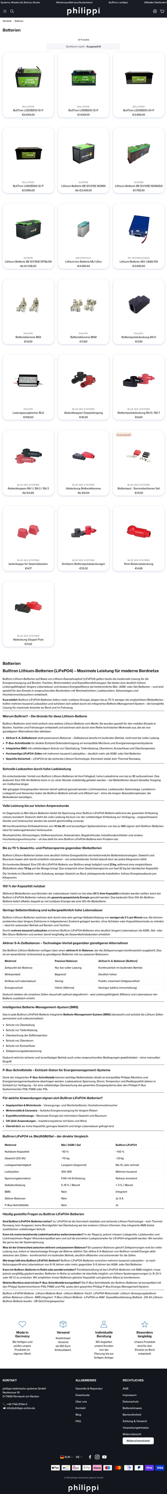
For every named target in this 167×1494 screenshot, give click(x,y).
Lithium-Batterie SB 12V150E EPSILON (28, 261)
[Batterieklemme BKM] (83, 304)
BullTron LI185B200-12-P (83, 110)
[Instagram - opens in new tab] (97, 1457)
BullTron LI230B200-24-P (138, 110)
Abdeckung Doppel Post (28, 639)
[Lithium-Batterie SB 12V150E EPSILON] (28, 229)
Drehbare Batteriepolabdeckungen (83, 564)
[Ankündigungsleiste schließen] (163, 2)
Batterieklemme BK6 (28, 337)
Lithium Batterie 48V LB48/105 (139, 261)
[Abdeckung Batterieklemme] (83, 456)
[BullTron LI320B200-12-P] (28, 78)
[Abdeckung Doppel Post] (28, 607)
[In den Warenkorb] (49, 99)
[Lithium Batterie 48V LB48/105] (138, 229)
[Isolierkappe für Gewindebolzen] (28, 531)
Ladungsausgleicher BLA (28, 413)
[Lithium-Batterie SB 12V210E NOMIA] (83, 153)
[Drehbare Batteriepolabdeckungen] (83, 531)
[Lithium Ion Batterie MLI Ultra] (83, 229)
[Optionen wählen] (104, 175)
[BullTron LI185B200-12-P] (83, 78)
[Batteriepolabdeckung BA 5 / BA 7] (138, 380)
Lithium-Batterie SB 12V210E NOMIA (83, 186)
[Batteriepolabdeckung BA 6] (138, 304)
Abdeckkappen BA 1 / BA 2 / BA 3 (28, 488)
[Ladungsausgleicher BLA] (28, 380)
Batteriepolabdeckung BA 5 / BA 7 (139, 413)
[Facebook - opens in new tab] (90, 1457)
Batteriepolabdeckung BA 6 (138, 337)
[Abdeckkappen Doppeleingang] (83, 380)
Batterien (19, 21)
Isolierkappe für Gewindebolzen (28, 564)
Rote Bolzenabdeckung (138, 564)
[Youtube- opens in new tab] (104, 1457)
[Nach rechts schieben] (31, 99)
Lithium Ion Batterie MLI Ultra (83, 261)
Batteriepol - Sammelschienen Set (139, 488)
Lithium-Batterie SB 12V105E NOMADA (139, 186)
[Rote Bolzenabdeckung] (138, 531)
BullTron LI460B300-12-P (28, 186)
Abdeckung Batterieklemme (83, 488)
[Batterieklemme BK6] (28, 304)
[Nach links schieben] (25, 99)
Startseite (7, 21)
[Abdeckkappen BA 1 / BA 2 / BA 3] (28, 456)
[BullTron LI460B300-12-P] (28, 153)
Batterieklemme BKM (83, 337)
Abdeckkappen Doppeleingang (83, 413)
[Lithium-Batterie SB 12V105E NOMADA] (138, 153)
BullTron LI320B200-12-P (28, 110)
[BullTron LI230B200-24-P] (138, 78)
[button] (5, 11)
